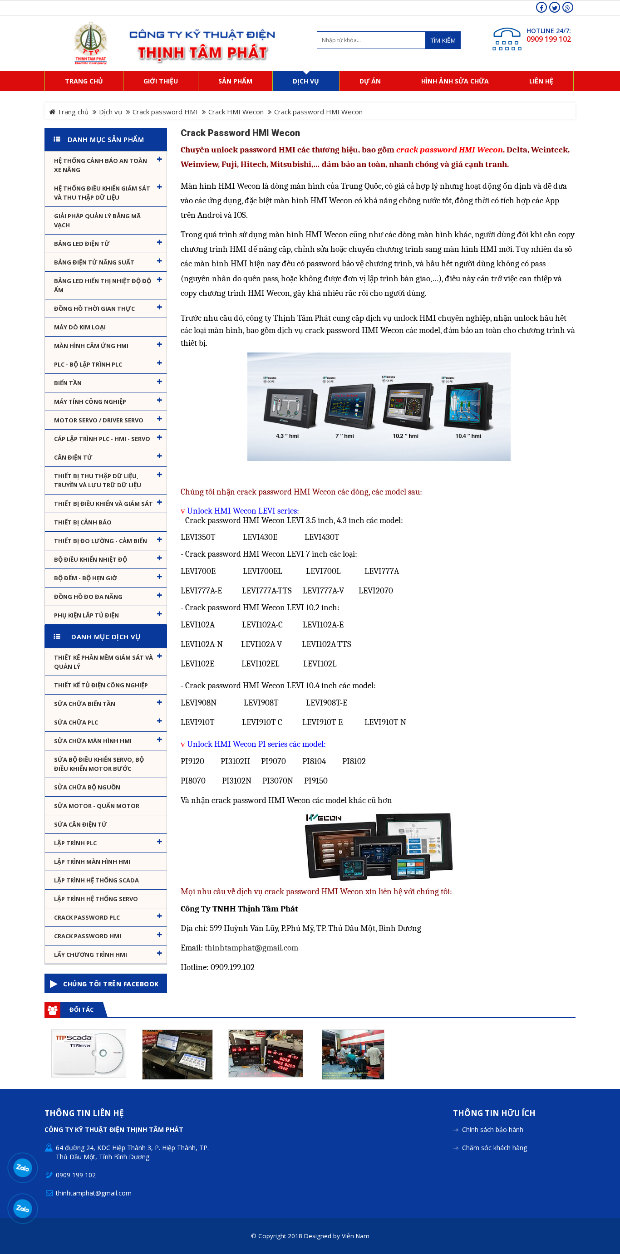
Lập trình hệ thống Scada (96, 880)
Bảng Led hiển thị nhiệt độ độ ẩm (102, 285)
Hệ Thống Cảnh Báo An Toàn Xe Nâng (100, 165)
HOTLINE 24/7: (549, 30)
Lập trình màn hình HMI (92, 861)
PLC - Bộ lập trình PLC (88, 364)
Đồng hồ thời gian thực (94, 308)
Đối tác (81, 1009)
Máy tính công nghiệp (90, 401)
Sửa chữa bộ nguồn (87, 787)
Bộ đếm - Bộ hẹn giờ (85, 578)
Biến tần (68, 383)
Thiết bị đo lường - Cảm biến (100, 541)
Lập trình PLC (75, 843)
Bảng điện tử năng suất (94, 262)
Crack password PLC (87, 917)
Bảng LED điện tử (82, 244)
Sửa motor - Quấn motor (96, 806)
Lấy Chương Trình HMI (90, 954)
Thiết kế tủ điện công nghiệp (101, 685)
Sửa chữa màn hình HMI (93, 741)
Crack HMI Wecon (236, 111)
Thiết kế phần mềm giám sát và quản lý (103, 662)
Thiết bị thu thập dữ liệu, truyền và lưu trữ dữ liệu (97, 480)
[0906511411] (23, 1208)
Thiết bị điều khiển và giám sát (103, 504)
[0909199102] (23, 1167)
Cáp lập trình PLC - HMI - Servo (102, 439)
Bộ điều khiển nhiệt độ (90, 559)
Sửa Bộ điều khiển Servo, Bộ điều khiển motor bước (99, 764)
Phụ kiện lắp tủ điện (86, 615)
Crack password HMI (165, 111)
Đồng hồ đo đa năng (88, 597)
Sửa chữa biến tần (84, 704)
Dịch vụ (110, 111)
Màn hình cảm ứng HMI (91, 346)
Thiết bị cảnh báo (83, 522)
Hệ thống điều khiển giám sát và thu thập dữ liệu (102, 192)
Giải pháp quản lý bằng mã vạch (97, 220)
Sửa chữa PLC (76, 722)
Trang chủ (72, 111)
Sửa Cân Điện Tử (80, 824)
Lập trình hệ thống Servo (96, 899)
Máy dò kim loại (80, 327)
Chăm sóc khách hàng (494, 1147)
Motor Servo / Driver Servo (98, 420)
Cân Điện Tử (73, 457)
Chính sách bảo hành (492, 1129)
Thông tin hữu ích (494, 1113)
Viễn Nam (355, 1236)
